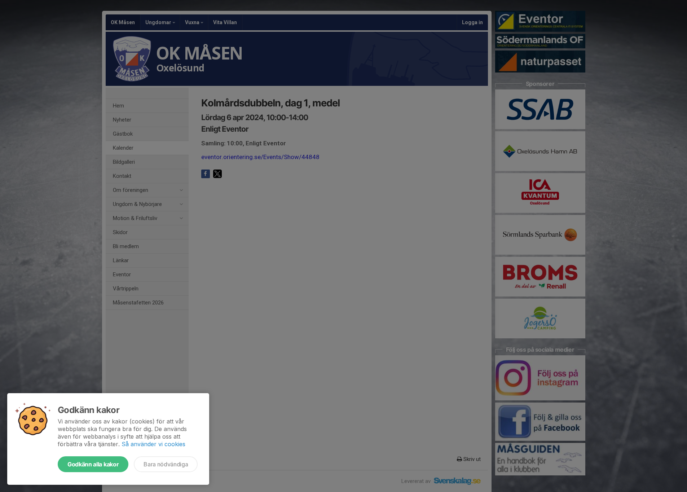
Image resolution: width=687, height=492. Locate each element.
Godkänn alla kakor (93, 464)
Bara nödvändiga (166, 464)
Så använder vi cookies (153, 444)
